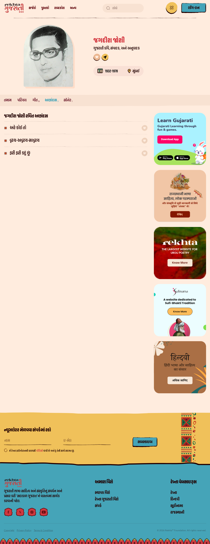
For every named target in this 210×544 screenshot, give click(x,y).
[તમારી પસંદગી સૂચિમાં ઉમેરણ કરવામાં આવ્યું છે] (96, 57)
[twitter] (20, 512)
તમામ (8, 100)
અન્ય (73, 8)
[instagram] (32, 512)
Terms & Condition (43, 530)
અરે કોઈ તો (18, 127)
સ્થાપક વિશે (102, 493)
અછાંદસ (51, 100)
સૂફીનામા (176, 506)
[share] (105, 57)
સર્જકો (32, 8)
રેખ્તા (173, 493)
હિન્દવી (174, 499)
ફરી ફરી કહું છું (20, 153)
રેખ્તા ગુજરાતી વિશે (106, 499)
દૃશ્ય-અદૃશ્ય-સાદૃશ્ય (25, 140)
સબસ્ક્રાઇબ (145, 442)
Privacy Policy (24, 530)
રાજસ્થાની (177, 512)
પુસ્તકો (45, 8)
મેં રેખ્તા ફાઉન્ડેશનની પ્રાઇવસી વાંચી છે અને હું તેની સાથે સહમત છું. (41, 451)
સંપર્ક (98, 506)
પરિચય (22, 100)
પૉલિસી (39, 451)
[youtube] (43, 512)
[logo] (14, 8)
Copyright (9, 530)
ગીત (36, 100)
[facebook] (8, 512)
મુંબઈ (135, 71)
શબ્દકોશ (59, 8)
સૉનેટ (68, 100)
